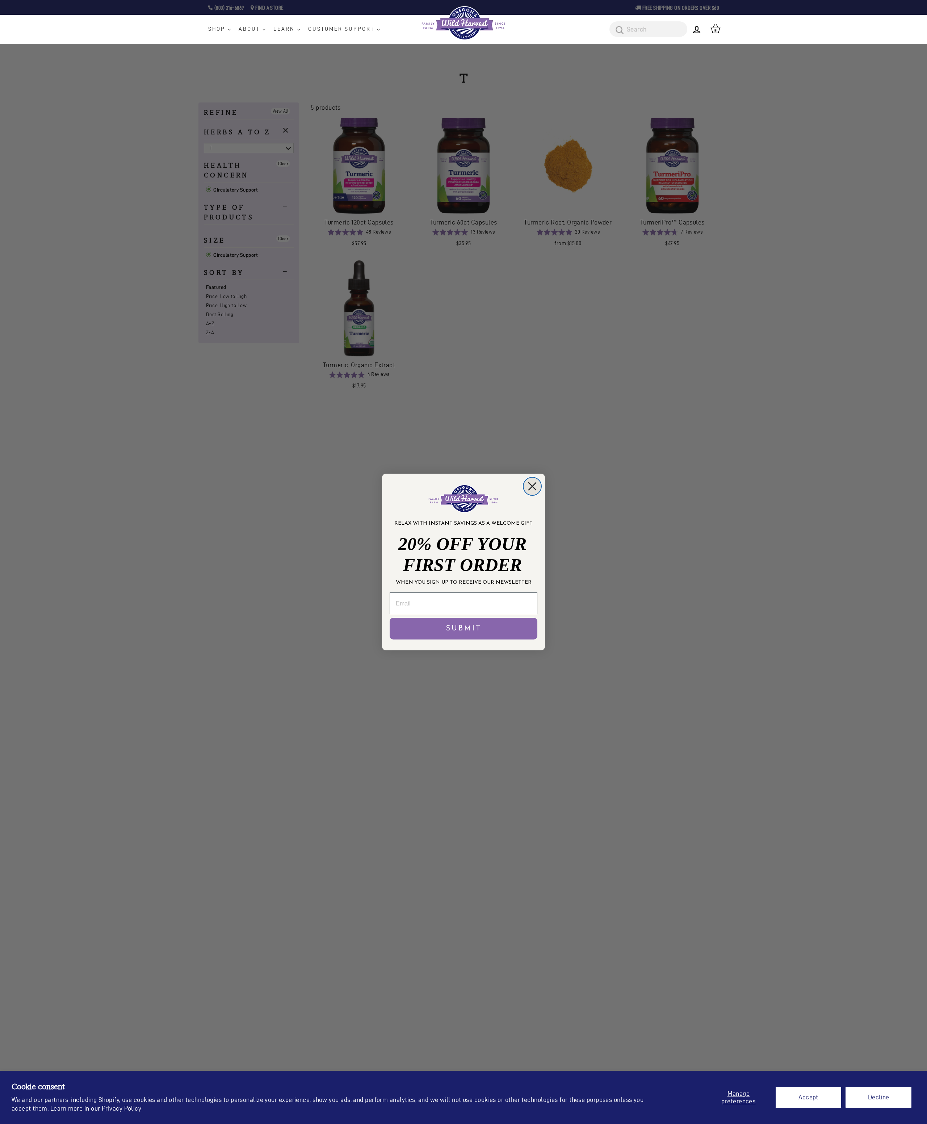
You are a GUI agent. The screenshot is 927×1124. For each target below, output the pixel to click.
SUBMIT (464, 628)
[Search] (617, 30)
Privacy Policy (121, 1108)
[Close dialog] (532, 486)
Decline (878, 1097)
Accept (808, 1097)
